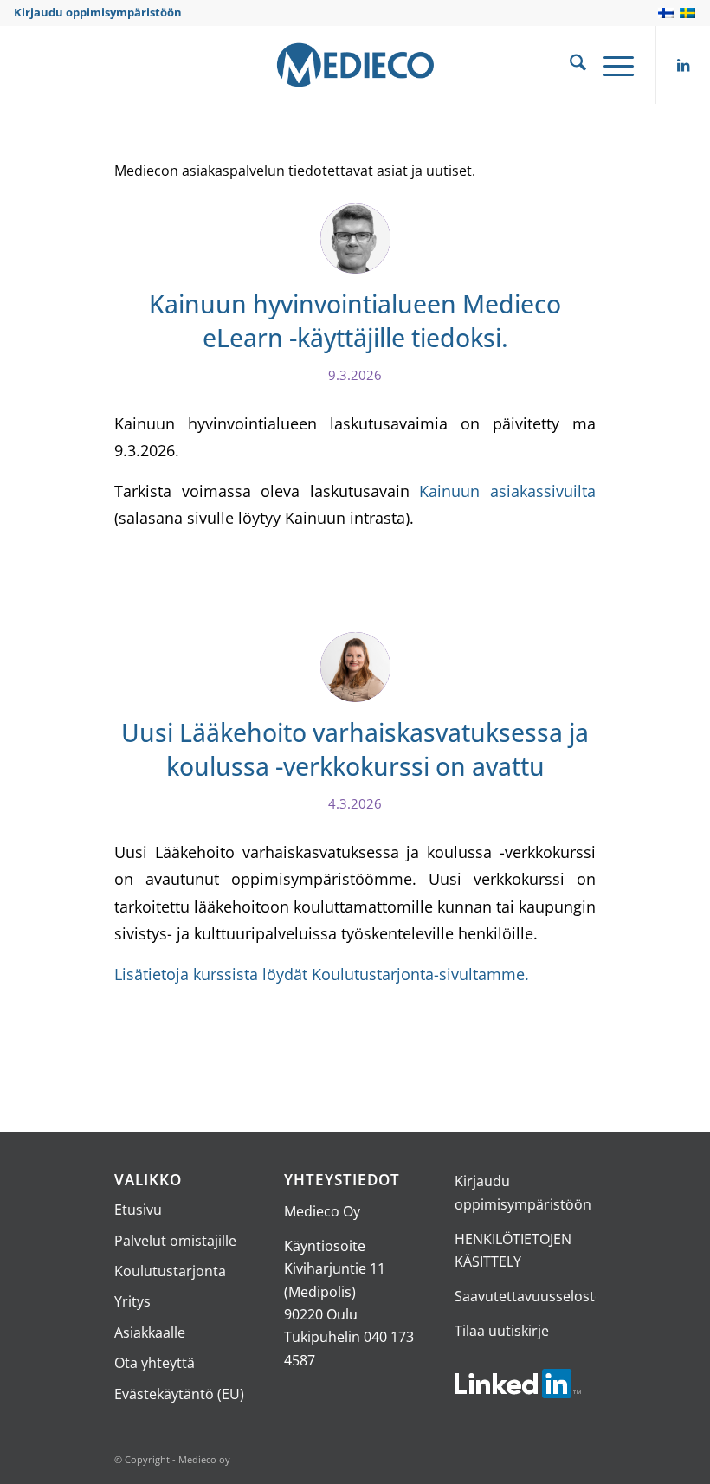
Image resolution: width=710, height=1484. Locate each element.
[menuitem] (569, 65)
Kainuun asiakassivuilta (507, 490)
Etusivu (138, 1209)
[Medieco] (355, 65)
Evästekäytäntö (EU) (179, 1393)
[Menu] (610, 65)
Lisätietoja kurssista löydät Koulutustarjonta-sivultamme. (321, 973)
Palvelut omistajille (175, 1240)
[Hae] (569, 65)
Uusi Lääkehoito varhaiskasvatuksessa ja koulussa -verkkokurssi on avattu (355, 749)
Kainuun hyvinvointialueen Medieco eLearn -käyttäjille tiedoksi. (355, 320)
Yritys (132, 1301)
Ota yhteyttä (154, 1362)
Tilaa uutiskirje (502, 1330)
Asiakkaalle (149, 1332)
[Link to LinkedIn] (683, 65)
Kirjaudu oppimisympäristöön (98, 12)
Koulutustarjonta (170, 1271)
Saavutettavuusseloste (529, 1296)
